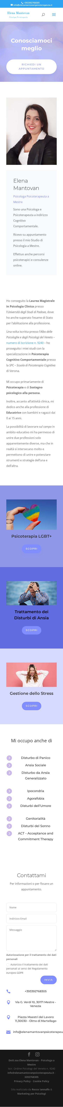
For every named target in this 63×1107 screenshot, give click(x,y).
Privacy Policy (22, 1081)
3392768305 (31, 1077)
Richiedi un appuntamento (31, 66)
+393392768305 (36, 991)
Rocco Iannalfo (41, 1089)
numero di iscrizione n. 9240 (25, 343)
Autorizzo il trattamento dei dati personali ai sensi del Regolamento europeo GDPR (27, 969)
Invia (48, 979)
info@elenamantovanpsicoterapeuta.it (31, 1072)
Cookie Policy (41, 1081)
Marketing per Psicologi (31, 1093)
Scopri (31, 548)
